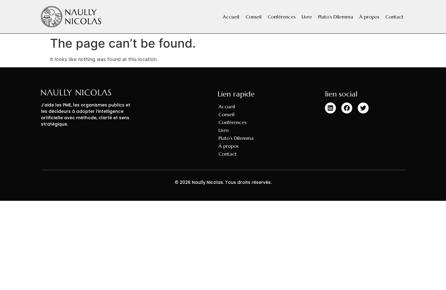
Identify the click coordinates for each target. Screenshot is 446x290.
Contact (394, 17)
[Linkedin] (330, 108)
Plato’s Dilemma (335, 17)
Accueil (231, 17)
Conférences (282, 17)
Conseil (253, 17)
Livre (307, 17)
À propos (369, 17)
